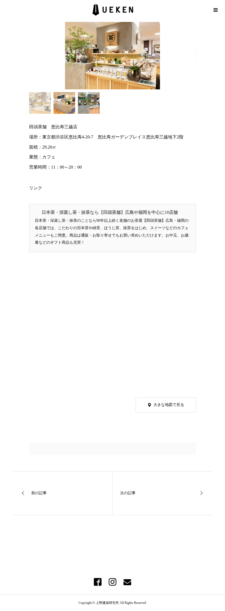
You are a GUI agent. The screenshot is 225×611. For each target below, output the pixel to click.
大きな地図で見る (168, 405)
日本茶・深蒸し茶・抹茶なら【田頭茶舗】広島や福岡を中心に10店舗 (110, 212)
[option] (112, 55)
